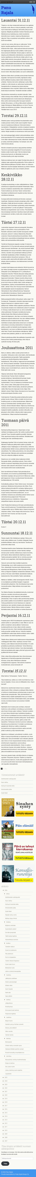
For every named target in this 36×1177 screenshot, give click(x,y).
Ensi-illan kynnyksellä (10, 932)
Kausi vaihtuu (4, 782)
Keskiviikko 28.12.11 (11, 177)
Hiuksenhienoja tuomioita (11, 939)
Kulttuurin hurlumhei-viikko (8, 786)
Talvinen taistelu (9, 1035)
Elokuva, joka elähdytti (11, 1028)
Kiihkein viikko (8, 985)
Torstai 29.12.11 (14, 115)
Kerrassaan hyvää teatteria (12, 1010)
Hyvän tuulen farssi (10, 964)
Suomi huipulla (9, 989)
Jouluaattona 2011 (17, 347)
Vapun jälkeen (8, 996)
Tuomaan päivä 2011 (15, 422)
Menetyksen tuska (9, 968)
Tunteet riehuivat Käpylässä (12, 961)
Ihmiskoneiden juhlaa (6, 789)
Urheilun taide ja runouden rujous (13, 1045)
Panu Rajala (7, 10)
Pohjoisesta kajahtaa (10, 1014)
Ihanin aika (8, 992)
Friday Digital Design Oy (22, 1174)
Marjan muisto (9, 1021)
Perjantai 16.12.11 (15, 615)
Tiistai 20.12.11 (13, 521)
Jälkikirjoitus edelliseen (11, 978)
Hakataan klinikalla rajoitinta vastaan (14, 1049)
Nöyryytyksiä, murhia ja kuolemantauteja (15, 1059)
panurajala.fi (7, 2)
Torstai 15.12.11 (13, 670)
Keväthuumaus (9, 1006)
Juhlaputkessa (8, 1003)
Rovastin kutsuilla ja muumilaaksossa (14, 1052)
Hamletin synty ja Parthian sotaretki (14, 1024)
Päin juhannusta (9, 954)
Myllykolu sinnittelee (10, 925)
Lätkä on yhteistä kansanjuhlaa (13, 971)
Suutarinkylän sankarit (10, 929)
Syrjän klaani (4, 793)
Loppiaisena (8, 1074)
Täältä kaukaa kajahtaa (11, 936)
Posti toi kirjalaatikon (10, 957)
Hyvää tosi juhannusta (10, 950)
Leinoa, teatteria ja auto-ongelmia (13, 1070)
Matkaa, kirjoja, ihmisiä (11, 918)
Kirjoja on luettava (9, 1063)
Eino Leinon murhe (10, 1066)
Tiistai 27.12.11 (13, 222)
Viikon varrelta (8, 1031)
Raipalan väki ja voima (10, 915)
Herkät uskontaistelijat (11, 982)
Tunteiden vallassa (9, 946)
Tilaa (5, 1163)
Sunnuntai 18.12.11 (17, 533)
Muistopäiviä (8, 1042)
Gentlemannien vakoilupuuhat (8, 779)
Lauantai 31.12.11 (15, 20)
